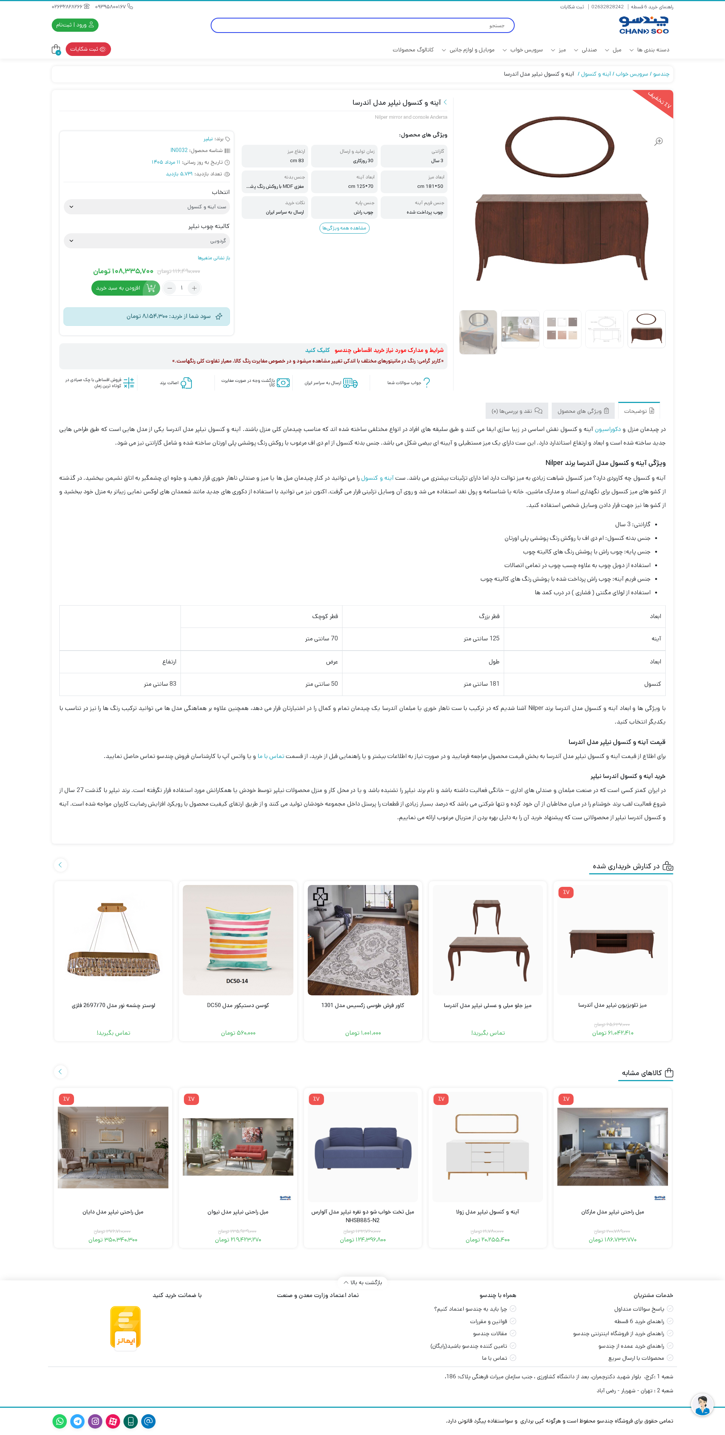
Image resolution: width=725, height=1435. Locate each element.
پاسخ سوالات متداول (639, 1309)
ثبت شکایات (572, 7)
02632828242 (607, 7)
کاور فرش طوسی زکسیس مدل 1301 (362, 1005)
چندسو (661, 74)
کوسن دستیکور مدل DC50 (238, 1005)
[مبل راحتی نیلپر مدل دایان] (113, 1147)
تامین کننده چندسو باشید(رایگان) (468, 1346)
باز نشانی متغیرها (214, 258)
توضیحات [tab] (636, 411)
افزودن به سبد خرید (118, 288)
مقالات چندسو (490, 1333)
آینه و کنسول (596, 74)
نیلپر (208, 139)
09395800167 (111, 7)
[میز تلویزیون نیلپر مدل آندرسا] (612, 940)
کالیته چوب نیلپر (209, 226)
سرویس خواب (526, 50)
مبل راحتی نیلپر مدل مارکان (613, 1212)
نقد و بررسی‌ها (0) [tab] (513, 411)
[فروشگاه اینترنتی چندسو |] (643, 25)
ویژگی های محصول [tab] (580, 411)
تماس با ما (271, 756)
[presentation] (60, 865)
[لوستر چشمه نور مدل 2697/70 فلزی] (113, 940)
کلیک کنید (317, 350)
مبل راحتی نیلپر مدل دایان (113, 1212)
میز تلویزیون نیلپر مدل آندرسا (612, 1005)
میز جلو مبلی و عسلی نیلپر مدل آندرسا (488, 1005)
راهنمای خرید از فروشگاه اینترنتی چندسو (618, 1333)
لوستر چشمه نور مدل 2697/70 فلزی (113, 1005)
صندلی (588, 50)
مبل (616, 50)
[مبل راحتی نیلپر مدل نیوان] (238, 1147)
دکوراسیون (608, 429)
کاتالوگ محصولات (413, 50)
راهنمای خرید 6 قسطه (652, 7)
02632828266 (68, 7)
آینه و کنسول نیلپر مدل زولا (487, 1212)
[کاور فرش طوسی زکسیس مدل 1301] (363, 940)
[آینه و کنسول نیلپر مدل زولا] (487, 1147)
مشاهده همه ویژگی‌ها (344, 228)
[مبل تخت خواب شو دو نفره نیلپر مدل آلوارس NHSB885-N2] (363, 1147)
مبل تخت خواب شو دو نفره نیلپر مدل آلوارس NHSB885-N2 (363, 1216)
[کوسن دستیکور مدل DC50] (238, 940)
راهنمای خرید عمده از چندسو (631, 1346)
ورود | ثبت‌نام (72, 25)
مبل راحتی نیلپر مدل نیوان (238, 1212)
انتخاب (221, 192)
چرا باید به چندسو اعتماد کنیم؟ (470, 1309)
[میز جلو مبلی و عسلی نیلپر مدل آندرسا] (488, 940)
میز (561, 50)
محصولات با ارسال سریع (636, 1358)
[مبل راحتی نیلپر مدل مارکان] (612, 1147)
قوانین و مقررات (488, 1321)
